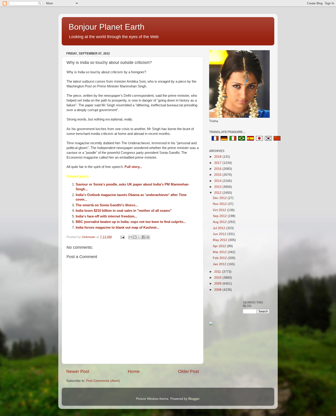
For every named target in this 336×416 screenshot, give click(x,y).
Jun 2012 (220, 234)
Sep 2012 (220, 216)
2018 (218, 156)
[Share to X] (139, 237)
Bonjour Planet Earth (106, 26)
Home (134, 371)
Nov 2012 (220, 204)
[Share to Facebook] (143, 237)
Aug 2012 (220, 222)
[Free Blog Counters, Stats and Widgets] (211, 324)
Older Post (188, 371)
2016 (218, 168)
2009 (218, 283)
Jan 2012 (220, 264)
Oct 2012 (220, 210)
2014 (218, 181)
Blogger (193, 398)
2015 (218, 174)
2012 (218, 192)
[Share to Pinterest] (148, 237)
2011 (218, 271)
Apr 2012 (220, 246)
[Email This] (130, 237)
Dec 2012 (220, 198)
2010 (218, 277)
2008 (218, 289)
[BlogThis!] (135, 237)
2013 (218, 186)
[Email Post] (122, 237)
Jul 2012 (219, 228)
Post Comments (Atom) (103, 380)
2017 (218, 163)
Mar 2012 (220, 252)
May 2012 (220, 240)
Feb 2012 (220, 258)
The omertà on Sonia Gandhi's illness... (107, 205)
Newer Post (77, 371)
